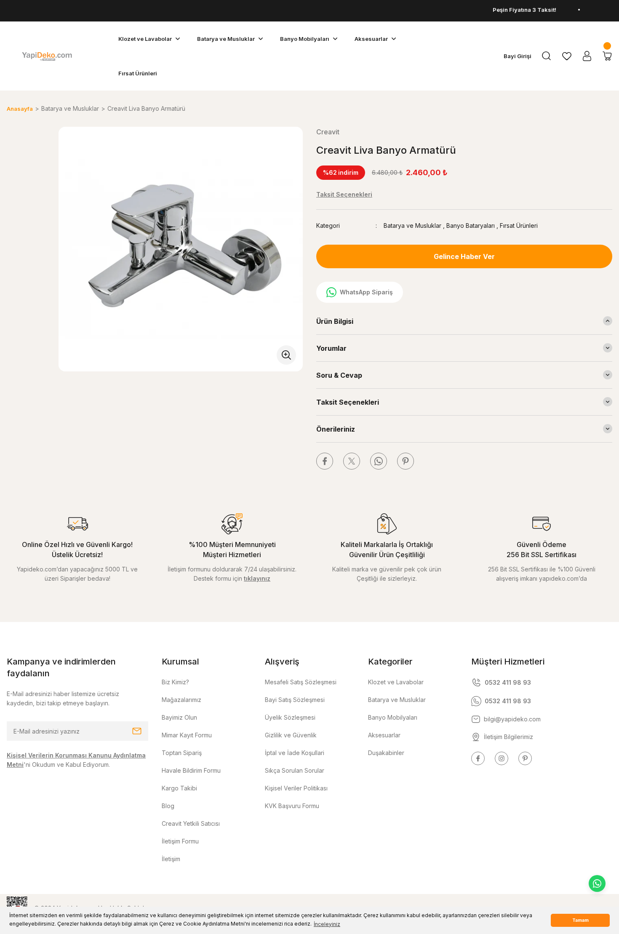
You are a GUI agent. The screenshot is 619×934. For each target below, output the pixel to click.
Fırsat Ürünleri (519, 225)
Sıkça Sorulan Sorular (294, 770)
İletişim (171, 858)
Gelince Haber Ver (464, 256)
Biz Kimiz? (175, 682)
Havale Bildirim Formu (191, 770)
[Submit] (136, 731)
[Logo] (47, 56)
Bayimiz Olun (179, 717)
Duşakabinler (386, 752)
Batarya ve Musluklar (412, 225)
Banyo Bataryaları (470, 225)
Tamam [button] (580, 920)
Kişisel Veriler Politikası (296, 788)
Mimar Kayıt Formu (187, 735)
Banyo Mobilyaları (392, 717)
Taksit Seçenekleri (347, 402)
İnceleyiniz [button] (327, 924)
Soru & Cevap (339, 375)
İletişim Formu (180, 841)
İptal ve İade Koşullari (294, 752)
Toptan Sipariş (182, 752)
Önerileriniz (335, 429)
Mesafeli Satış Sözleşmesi (300, 682)
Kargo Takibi (179, 788)
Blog (168, 805)
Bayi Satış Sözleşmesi (295, 699)
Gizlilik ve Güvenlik (291, 735)
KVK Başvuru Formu (292, 805)
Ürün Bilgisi (334, 321)
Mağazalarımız (181, 699)
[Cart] (607, 56)
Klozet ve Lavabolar (396, 682)
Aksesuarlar (384, 735)
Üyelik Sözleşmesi (290, 717)
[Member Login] (587, 56)
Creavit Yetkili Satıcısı (191, 823)
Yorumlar (331, 348)
